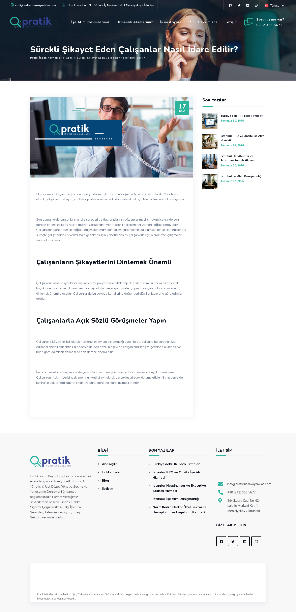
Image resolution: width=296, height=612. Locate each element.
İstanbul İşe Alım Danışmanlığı (241, 176)
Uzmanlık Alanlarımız (135, 22)
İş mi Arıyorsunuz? (175, 22)
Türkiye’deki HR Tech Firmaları (241, 116)
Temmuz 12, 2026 (232, 181)
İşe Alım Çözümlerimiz (90, 22)
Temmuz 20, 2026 (232, 165)
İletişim (231, 22)
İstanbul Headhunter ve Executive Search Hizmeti (237, 158)
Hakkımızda (208, 22)
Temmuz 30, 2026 (232, 120)
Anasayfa (109, 464)
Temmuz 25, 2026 (232, 145)
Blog (105, 480)
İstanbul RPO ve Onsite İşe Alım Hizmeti (242, 138)
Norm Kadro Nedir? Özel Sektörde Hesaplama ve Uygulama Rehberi (179, 509)
